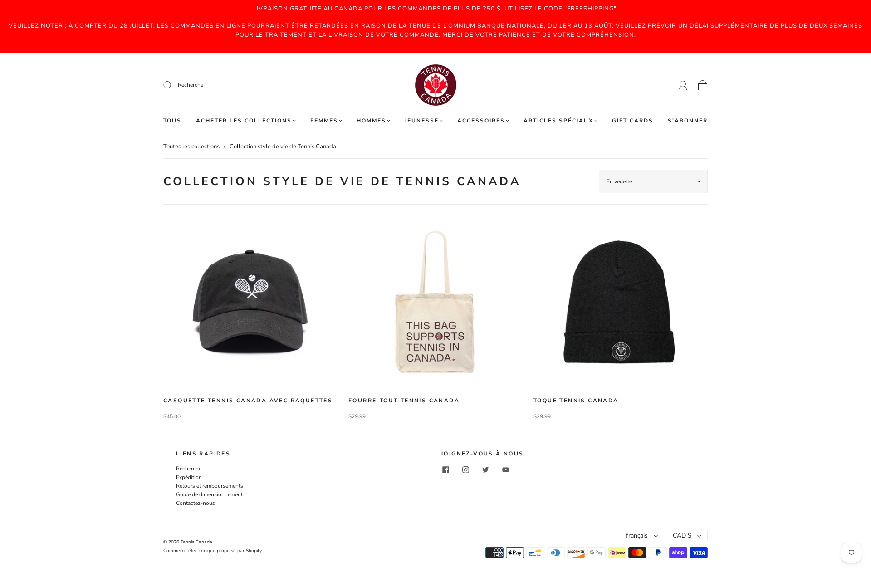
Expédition (189, 477)
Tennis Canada (196, 542)
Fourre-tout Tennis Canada (404, 400)
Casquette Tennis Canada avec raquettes (248, 400)
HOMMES (371, 120)
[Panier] (703, 85)
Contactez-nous (195, 503)
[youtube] (505, 470)
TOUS (172, 120)
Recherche (188, 468)
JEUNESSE (422, 120)
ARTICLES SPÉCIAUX (558, 120)
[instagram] (465, 470)
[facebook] (445, 470)
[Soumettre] (228, 85)
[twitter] (485, 470)
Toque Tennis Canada (576, 400)
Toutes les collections (191, 146)
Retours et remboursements (209, 485)
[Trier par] (653, 181)
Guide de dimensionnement (209, 494)
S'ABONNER (688, 120)
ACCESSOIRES (481, 120)
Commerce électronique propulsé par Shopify (212, 551)
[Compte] (683, 84)
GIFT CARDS (632, 120)
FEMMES (324, 120)
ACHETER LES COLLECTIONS (244, 120)
